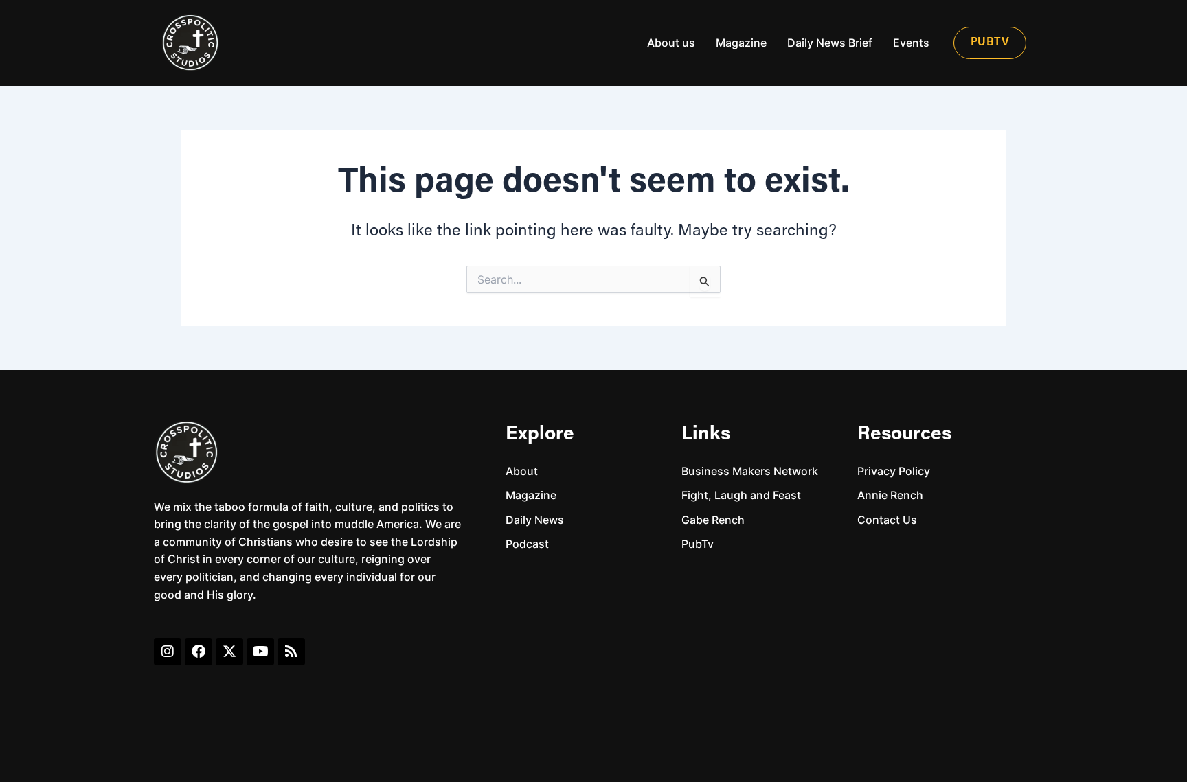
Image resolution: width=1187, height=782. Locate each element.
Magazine (741, 42)
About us (671, 42)
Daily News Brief (829, 42)
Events (911, 42)
